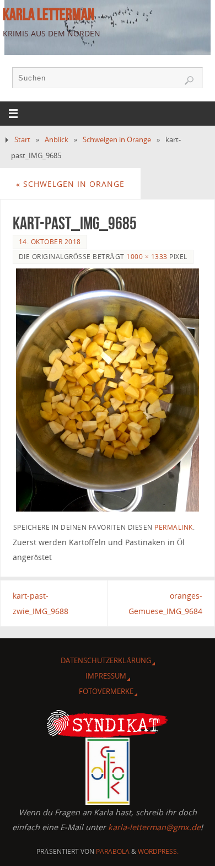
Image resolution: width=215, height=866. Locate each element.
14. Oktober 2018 (50, 241)
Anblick (56, 139)
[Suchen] (189, 80)
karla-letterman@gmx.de (154, 827)
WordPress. (158, 851)
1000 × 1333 (147, 256)
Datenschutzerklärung (106, 660)
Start (22, 139)
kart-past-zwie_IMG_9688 (40, 603)
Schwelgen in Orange (117, 139)
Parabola (113, 851)
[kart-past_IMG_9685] (108, 390)
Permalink (173, 527)
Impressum (105, 676)
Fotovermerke (106, 691)
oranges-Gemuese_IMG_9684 (165, 603)
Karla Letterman (48, 14)
